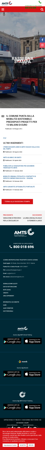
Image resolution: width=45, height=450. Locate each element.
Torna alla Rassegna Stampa (17, 201)
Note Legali (7, 290)
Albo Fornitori (8, 308)
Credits (5, 293)
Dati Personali (8, 311)
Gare (4, 305)
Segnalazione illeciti (10, 283)
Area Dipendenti (8, 296)
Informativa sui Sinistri (11, 302)
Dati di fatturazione (10, 286)
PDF (4, 138)
